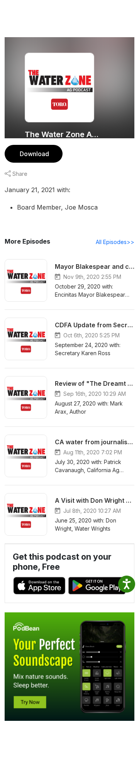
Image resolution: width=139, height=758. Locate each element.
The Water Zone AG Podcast (62, 134)
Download (34, 154)
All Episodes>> (115, 242)
